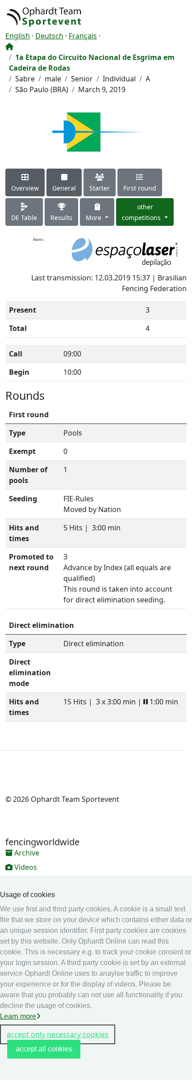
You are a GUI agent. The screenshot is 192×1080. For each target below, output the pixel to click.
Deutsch (49, 36)
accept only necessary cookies (58, 1034)
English (17, 36)
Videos (25, 867)
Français (83, 36)
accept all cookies (44, 1049)
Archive (26, 853)
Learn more (18, 1016)
